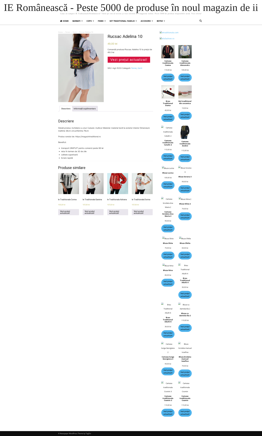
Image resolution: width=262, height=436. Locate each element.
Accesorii (146, 21)
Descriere (65, 108)
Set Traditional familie (122, 21)
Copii (89, 21)
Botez (160, 21)
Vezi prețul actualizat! (128, 59)
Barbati (76, 21)
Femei (101, 21)
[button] (200, 21)
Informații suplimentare (85, 108)
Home (60, 32)
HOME (65, 21)
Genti (75, 32)
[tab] (65, 108)
